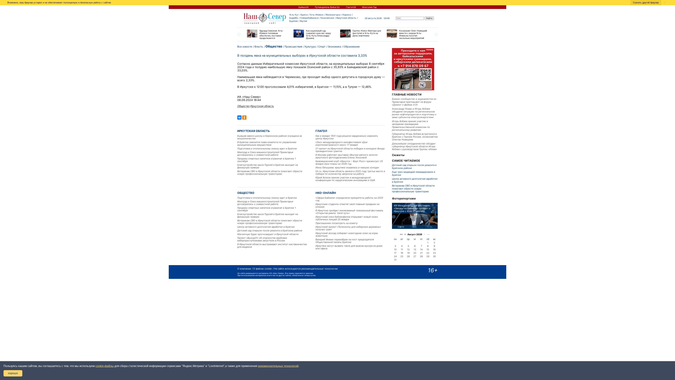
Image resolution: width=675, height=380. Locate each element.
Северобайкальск (309, 18)
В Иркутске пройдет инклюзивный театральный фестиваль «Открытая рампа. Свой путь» (349, 211)
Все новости (244, 46)
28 (421, 256)
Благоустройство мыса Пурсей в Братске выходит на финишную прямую (267, 166)
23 (434, 252)
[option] (267, 34)
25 (401, 256)
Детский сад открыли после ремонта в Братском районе (269, 230)
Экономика (334, 46)
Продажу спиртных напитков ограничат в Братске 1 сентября (266, 160)
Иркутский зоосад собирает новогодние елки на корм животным (347, 234)
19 (408, 252)
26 (408, 256)
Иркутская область (346, 18)
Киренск (347, 14)
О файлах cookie (262, 268)
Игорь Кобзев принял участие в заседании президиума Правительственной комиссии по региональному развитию (411, 125)
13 (415, 249)
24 (395, 256)
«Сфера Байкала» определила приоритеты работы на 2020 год (349, 199)
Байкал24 (303, 7)
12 (408, 249)
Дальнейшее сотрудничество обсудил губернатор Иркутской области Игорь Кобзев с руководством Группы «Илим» (414, 146)
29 (427, 256)
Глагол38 (351, 7)
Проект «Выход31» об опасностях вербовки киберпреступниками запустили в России (262, 239)
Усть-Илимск (316, 14)
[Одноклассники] (244, 117)
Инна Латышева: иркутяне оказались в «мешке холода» (347, 167)
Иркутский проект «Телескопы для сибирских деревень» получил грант (348, 228)
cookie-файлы (104, 366)
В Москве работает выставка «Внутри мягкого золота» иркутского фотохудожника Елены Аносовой (347, 156)
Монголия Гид (369, 7)
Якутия (303, 21)
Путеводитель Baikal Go (327, 7)
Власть (259, 46)
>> (428, 234)
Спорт (321, 46)
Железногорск (333, 14)
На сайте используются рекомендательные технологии (306, 268)
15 (428, 249)
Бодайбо (293, 18)
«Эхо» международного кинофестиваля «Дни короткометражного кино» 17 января (341, 143)
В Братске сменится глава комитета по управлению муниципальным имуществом (266, 143)
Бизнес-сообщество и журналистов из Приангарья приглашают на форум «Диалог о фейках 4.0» (414, 101)
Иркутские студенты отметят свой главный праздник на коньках (347, 205)
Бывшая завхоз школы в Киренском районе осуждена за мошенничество (269, 137)
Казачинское (327, 18)
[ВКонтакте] (239, 117)
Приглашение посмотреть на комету (337, 223)
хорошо (13, 373)
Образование (352, 46)
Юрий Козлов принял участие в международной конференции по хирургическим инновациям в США (345, 179)
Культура (310, 46)
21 (421, 252)
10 (395, 249)
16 (434, 249)
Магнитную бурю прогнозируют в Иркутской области (267, 234)
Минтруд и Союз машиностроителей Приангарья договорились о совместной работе (265, 153)
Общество (273, 46)
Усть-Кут (294, 14)
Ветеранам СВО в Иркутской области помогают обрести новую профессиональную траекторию (269, 172)
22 (427, 252)
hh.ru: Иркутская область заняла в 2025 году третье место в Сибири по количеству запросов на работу (350, 172)
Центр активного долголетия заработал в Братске (266, 226)
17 (395, 252)
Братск (304, 14)
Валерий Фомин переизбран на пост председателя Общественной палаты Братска (345, 240)
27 (414, 256)
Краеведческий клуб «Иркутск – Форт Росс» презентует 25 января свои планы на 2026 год (349, 162)
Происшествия (293, 46)
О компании (244, 268)
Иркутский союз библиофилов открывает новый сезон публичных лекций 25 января (347, 218)
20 (414, 252)
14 (421, 249)
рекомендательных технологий (278, 366)
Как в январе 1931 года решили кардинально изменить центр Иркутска (347, 137)
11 (402, 249)
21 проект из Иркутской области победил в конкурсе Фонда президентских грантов (350, 150)
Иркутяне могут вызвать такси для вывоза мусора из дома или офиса (349, 247)
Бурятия (293, 21)
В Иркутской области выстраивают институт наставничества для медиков (272, 245)
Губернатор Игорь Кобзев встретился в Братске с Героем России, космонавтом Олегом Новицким (415, 136)
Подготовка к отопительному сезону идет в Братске (267, 148)
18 (402, 252)
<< (401, 234)
